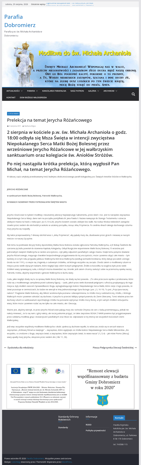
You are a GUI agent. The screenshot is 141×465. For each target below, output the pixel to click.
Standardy (63, 427)
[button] (21, 91)
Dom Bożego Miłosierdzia (33, 97)
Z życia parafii (13, 114)
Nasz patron (77, 91)
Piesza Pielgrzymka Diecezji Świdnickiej (113, 347)
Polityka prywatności (96, 430)
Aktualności (13, 91)
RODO (88, 424)
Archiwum (109, 91)
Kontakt (10, 97)
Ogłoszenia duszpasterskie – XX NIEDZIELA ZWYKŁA (69, 4)
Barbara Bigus (30, 126)
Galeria (92, 91)
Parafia (31, 91)
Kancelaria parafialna (54, 91)
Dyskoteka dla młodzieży (21, 347)
